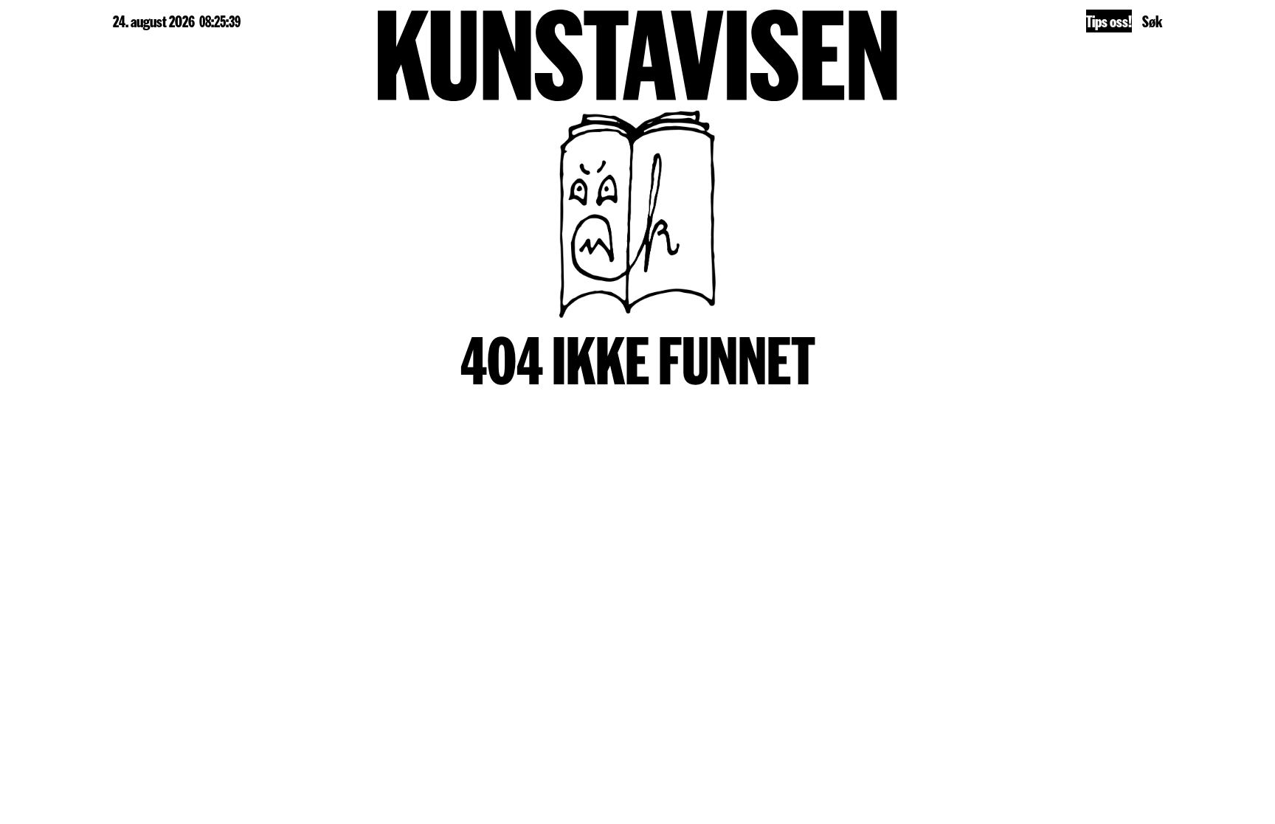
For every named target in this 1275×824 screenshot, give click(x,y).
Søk (1152, 20)
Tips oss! (1109, 20)
